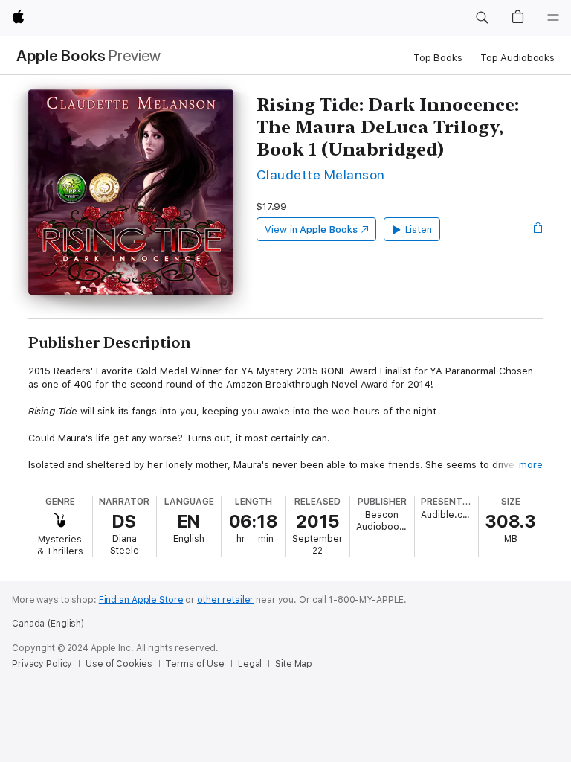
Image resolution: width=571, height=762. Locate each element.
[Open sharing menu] (538, 229)
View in (311, 229)
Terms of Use (195, 664)
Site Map (293, 664)
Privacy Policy (42, 664)
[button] (482, 18)
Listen (419, 229)
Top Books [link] (437, 57)
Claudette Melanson (321, 174)
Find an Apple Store (141, 600)
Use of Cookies (119, 664)
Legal (250, 664)
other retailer (225, 600)
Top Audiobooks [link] (517, 57)
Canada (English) (48, 623)
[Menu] (553, 18)
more (531, 464)
